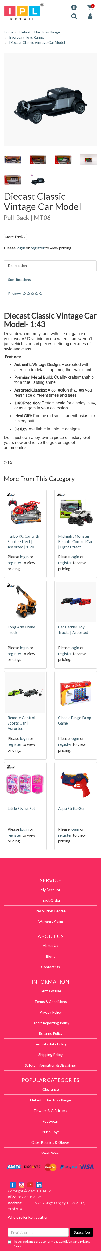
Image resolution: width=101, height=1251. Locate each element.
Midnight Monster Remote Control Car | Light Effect (75, 541)
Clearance (50, 1089)
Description (17, 265)
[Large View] (12, 160)
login (20, 247)
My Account (50, 889)
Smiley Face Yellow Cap (31, 1231)
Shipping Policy (50, 1054)
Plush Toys (51, 1132)
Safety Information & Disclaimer (50, 1065)
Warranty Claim (50, 921)
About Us (50, 945)
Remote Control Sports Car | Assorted (21, 723)
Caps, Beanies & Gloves (50, 1142)
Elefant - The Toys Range (50, 1100)
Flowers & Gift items (50, 1110)
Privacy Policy (51, 1012)
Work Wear (50, 1153)
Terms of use (50, 991)
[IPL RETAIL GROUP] (24, 11)
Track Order (50, 900)
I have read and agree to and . (51, 1244)
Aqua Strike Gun (71, 808)
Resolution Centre (50, 911)
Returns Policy (50, 1033)
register (38, 247)
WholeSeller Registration (28, 1217)
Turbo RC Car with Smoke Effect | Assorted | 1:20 (23, 541)
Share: (10, 237)
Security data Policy (51, 1044)
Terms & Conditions (50, 1001)
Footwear (50, 1121)
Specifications (19, 279)
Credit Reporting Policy (50, 1023)
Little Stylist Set (21, 808)
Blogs (50, 956)
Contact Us (50, 967)
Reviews (15, 293)
